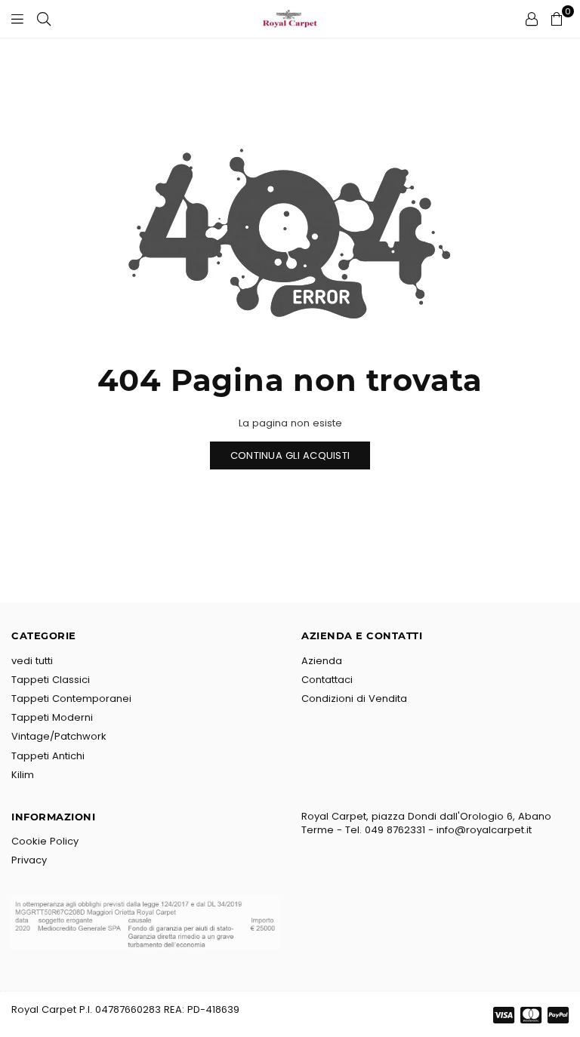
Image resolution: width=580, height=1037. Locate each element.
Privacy (29, 860)
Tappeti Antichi (48, 756)
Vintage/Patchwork (58, 736)
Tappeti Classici (50, 679)
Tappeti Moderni (52, 717)
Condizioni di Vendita (354, 698)
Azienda (321, 661)
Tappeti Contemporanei (71, 698)
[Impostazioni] (532, 19)
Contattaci (327, 679)
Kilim (22, 775)
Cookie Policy (45, 841)
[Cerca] (43, 19)
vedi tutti (32, 661)
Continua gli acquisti (290, 455)
